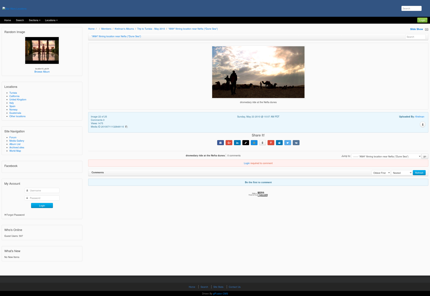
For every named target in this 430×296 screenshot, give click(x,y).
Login (422, 20)
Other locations (17, 116)
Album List (14, 144)
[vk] (296, 142)
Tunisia (13, 92)
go (424, 156)
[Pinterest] (271, 142)
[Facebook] (220, 142)
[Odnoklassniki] (262, 142)
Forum (12, 137)
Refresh (419, 172)
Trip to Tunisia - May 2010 (151, 28)
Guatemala (15, 112)
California (14, 96)
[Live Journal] (245, 142)
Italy (11, 102)
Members (106, 28)
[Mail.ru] (254, 142)
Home (91, 28)
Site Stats (218, 286)
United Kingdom (17, 99)
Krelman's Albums (124, 28)
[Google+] (229, 142)
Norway (13, 109)
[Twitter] (287, 142)
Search (205, 286)
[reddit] (279, 142)
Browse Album (42, 71)
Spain (12, 106)
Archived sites (16, 147)
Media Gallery (16, 140)
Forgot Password (15, 214)
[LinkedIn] (237, 142)
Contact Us (235, 286)
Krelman (419, 116)
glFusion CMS (220, 293)
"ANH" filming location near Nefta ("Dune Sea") (193, 28)
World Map (15, 150)
